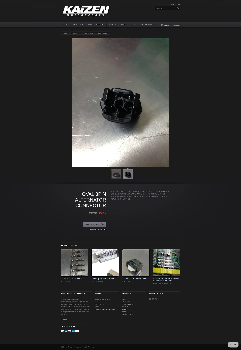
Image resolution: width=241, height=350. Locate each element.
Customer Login (175, 4)
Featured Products (96, 24)
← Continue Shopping (98, 229)
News (123, 24)
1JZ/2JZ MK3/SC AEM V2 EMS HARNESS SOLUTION (166, 280)
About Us (112, 24)
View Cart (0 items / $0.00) (172, 25)
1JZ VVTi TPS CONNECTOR (134, 279)
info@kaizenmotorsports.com (105, 309)
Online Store (78, 24)
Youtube (156, 299)
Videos (133, 24)
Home (66, 24)
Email (153, 299)
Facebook (150, 299)
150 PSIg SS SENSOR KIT (103, 279)
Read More (65, 319)
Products (74, 33)
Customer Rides (147, 24)
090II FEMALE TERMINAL (72, 279)
